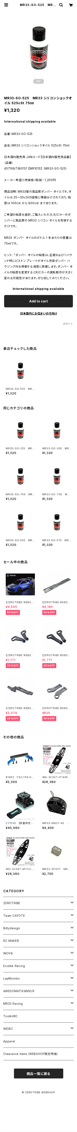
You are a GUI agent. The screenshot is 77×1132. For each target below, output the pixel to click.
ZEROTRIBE (11, 903)
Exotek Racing (14, 966)
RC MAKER (11, 940)
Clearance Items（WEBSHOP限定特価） (30, 1054)
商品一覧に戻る (39, 1074)
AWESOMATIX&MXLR (18, 991)
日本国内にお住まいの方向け (38, 313)
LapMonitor (11, 978)
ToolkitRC (10, 1016)
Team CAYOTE (14, 915)
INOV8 (8, 953)
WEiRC (8, 1028)
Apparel (9, 1041)
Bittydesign (11, 928)
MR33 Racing (13, 1003)
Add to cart (38, 301)
